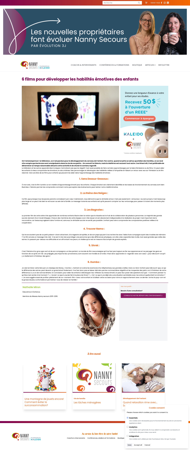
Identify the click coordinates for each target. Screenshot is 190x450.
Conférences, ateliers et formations (101, 438)
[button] (139, 3)
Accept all (138, 445)
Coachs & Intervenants (83, 65)
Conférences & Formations (114, 65)
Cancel (147, 445)
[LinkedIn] (167, 3)
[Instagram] (164, 3)
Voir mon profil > (126, 286)
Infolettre (163, 65)
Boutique (137, 65)
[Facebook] (161, 3)
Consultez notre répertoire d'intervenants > (143, 295)
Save (129, 445)
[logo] (35, 65)
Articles (149, 65)
